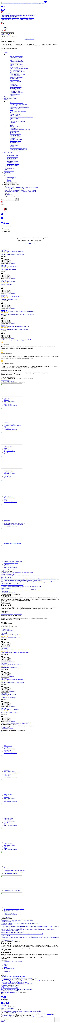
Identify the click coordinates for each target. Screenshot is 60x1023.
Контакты (9, 181)
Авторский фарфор (15, 114)
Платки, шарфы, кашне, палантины (13, 524)
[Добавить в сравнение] (6, 261)
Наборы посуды (14, 58)
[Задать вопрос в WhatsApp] (7, 1004)
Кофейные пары (8, 398)
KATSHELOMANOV (15, 115)
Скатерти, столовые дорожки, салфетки (14, 523)
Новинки (12, 95)
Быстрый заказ (4, 263)
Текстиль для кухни (15, 85)
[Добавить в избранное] (2, 261)
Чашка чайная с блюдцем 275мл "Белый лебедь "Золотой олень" (18, 314)
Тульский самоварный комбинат (18, 149)
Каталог (6, 52)
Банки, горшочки (14, 73)
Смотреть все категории (10, 405)
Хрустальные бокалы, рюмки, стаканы (14, 561)
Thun (11, 124)
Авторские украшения (16, 139)
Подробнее (12, 263)
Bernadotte (12, 122)
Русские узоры (14, 145)
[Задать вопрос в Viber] (4, 1004)
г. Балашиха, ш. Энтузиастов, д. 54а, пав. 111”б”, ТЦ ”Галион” (17, 18)
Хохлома (12, 138)
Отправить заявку (5, 380)
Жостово (12, 119)
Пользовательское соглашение (26, 1011)
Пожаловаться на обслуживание (9, 48)
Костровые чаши (14, 80)
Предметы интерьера (15, 81)
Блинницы (6, 428)
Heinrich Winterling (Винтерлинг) (18, 150)
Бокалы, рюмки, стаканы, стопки (19, 68)
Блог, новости (10, 178)
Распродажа (7, 166)
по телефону (50, 1014)
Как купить (7, 172)
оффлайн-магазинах (7, 1015)
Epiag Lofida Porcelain (15, 128)
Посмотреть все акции (7, 592)
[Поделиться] (9, 261)
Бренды (6, 99)
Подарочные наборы (9, 401)
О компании (7, 173)
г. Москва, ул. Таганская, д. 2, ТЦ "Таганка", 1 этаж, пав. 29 (16, 19)
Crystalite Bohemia (14, 131)
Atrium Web (14, 1012)
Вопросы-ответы (11, 177)
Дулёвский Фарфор (15, 105)
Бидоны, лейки (14, 78)
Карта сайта (37, 1011)
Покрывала (7, 520)
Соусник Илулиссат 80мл (7, 284)
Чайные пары (7, 402)
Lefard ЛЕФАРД (14, 118)
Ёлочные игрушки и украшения (12, 425)
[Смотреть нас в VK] (2, 998)
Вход (2, 225)
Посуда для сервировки (16, 56)
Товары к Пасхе (14, 89)
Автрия (12, 146)
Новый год (13, 84)
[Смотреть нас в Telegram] (4, 998)
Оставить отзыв (18, 614)
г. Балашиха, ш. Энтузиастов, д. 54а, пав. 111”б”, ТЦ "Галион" (20, 190)
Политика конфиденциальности (9, 1011)
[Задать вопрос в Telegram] (2, 1004)
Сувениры (13, 82)
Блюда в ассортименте (16, 60)
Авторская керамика (15, 112)
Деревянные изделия (15, 136)
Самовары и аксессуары (16, 77)
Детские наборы (8, 824)
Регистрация (7, 225)
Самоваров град (14, 143)
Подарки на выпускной (16, 92)
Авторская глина (14, 135)
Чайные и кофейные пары (17, 61)
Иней (11, 110)
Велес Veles (13, 132)
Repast (11, 125)
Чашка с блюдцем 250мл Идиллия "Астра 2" (12, 254)
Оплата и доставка (9, 171)
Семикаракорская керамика (17, 121)
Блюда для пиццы (8, 470)
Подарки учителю (15, 91)
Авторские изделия (9, 152)
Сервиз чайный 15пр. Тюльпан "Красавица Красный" (15, 652)
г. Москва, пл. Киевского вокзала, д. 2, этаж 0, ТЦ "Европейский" (18, 15)
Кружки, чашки (14, 67)
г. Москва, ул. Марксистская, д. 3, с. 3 (11, 16)
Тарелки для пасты (9, 565)
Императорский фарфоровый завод (19, 107)
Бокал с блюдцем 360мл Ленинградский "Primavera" (14, 329)
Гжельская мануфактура (16, 103)
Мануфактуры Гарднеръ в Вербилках (20, 129)
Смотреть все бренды (6, 570)
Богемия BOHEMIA (15, 108)
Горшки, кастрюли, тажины (17, 71)
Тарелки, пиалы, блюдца (16, 64)
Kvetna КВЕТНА (14, 142)
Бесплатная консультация (7, 33)
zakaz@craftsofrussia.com (7, 1008)
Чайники (6, 400)
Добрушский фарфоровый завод (18, 104)
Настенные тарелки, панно (11, 563)
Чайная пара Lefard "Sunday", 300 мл (10, 637)
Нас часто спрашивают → (7, 381)
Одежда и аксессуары (15, 87)
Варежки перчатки (15, 94)
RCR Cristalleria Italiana (16, 127)
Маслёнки (6, 564)
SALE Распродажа (15, 75)
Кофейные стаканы (15, 63)
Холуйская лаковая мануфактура (18, 148)
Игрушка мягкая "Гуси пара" (8, 697)
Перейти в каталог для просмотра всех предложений (15, 340)
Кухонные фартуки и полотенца (12, 543)
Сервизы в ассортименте (16, 57)
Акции (5, 169)
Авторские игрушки (15, 134)
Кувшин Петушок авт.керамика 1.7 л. (11, 299)
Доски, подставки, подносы (17, 74)
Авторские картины (15, 141)
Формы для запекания (16, 70)
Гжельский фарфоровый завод (18, 111)
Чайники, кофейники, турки (17, 66)
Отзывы (9, 180)
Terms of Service (41, 1016)
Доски (5, 448)
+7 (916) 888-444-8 (5, 34)
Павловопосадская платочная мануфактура (21, 117)
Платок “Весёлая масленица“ (8, 269)
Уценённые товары (15, 88)
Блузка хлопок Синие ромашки (9, 712)
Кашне (5, 521)
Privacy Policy (31, 1016)
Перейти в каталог (30, 243)
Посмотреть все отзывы (7, 614)
